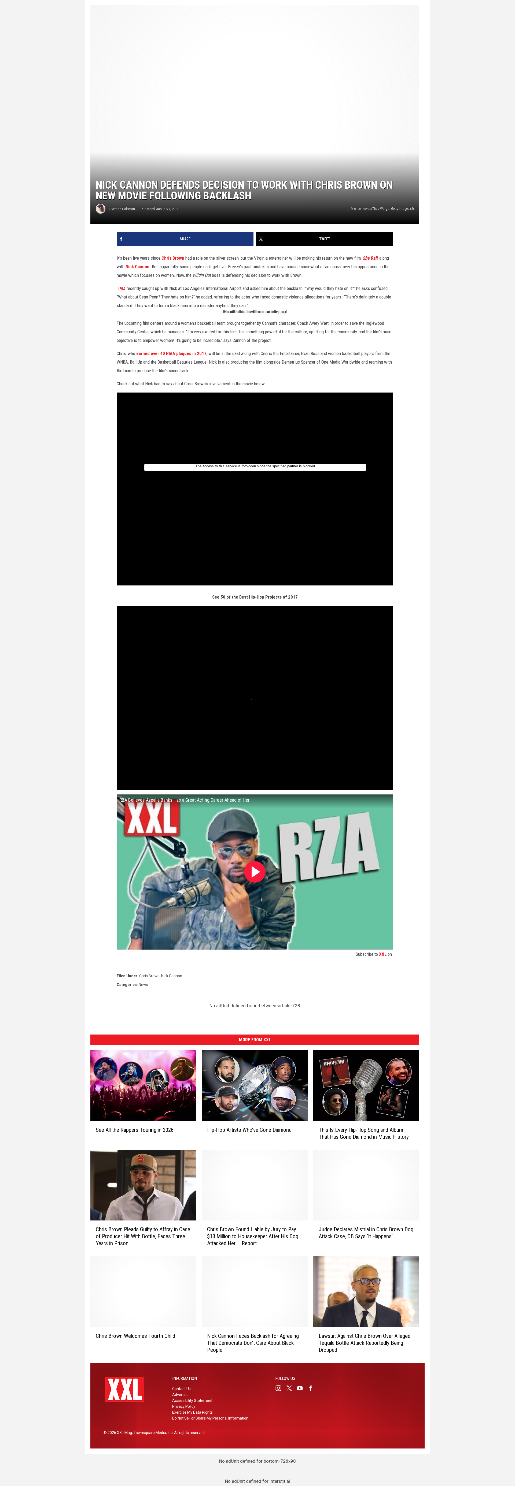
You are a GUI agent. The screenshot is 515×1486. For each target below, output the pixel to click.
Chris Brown (172, 258)
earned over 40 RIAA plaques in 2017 (171, 353)
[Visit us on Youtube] (302, 1388)
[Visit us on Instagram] (280, 1388)
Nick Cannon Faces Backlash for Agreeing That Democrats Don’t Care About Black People (253, 1343)
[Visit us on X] (291, 1388)
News (143, 985)
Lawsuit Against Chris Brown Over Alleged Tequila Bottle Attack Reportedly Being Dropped (364, 1343)
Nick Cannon (137, 266)
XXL (383, 954)
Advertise (180, 1394)
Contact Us (181, 1389)
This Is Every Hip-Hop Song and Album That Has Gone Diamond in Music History (364, 1133)
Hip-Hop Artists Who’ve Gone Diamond (249, 1129)
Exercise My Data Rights (192, 1412)
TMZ (121, 288)
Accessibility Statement (192, 1400)
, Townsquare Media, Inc (152, 1433)
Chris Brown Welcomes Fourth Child (135, 1336)
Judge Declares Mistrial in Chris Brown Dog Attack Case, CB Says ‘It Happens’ (366, 1232)
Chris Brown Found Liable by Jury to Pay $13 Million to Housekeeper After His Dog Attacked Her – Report (252, 1236)
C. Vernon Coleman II (122, 209)
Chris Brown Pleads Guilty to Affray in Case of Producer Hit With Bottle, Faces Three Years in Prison (143, 1236)
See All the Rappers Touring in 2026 (135, 1129)
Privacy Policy (183, 1406)
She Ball (370, 258)
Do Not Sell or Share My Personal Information (210, 1418)
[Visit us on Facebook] (312, 1388)
